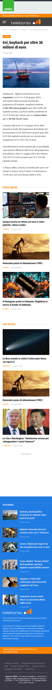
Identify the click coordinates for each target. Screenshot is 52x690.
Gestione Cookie (38, 666)
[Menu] (4, 21)
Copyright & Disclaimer (13, 669)
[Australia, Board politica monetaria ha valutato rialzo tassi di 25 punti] (10, 515)
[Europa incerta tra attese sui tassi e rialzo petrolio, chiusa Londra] (26, 205)
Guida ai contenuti (12, 663)
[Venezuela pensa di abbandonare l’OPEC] (26, 247)
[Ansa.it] (8, 7)
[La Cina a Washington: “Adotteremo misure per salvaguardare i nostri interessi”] (26, 422)
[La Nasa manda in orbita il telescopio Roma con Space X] (26, 342)
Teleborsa (35, 15)
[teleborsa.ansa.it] (26, 21)
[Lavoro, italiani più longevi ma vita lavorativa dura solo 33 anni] (10, 547)
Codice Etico (30, 669)
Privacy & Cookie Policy (20, 666)
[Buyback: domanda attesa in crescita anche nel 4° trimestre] (10, 533)
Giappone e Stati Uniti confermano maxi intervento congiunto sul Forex (33, 582)
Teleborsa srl (31, 649)
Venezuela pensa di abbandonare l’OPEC (23, 263)
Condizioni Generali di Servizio (33, 663)
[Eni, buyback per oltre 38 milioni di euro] (26, 73)
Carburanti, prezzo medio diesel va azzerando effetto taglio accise (32, 599)
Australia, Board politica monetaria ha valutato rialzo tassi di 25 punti (33, 515)
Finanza (7, 36)
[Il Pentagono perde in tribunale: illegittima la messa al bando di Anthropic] (26, 285)
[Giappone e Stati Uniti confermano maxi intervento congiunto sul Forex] (10, 582)
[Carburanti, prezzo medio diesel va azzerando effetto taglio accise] (10, 600)
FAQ (6, 666)
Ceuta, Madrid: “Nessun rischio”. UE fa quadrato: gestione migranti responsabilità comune (34, 564)
